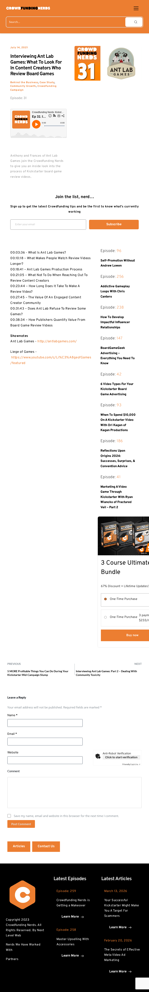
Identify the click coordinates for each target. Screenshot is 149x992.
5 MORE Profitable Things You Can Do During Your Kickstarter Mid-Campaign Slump (37, 672)
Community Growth (23, 86)
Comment (13, 771)
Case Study (47, 82)
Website (12, 752)
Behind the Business (24, 82)
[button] (136, 8)
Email (12, 734)
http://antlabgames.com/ (57, 341)
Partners (12, 959)
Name (12, 715)
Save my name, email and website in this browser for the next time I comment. (66, 816)
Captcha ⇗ (131, 764)
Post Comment (21, 824)
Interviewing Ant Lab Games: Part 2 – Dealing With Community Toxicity (106, 672)
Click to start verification (121, 757)
